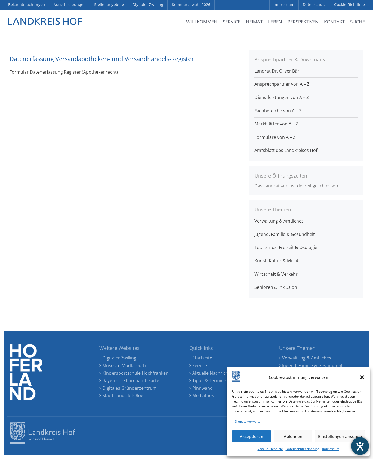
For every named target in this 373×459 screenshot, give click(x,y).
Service (199, 365)
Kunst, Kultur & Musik (276, 261)
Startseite (202, 358)
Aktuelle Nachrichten (213, 373)
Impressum (330, 448)
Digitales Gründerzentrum (129, 388)
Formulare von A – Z (274, 137)
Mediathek (203, 395)
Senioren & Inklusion (275, 287)
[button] (362, 377)
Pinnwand (202, 388)
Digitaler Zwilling (119, 358)
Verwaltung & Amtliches (279, 221)
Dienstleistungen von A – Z (281, 97)
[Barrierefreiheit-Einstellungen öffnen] (360, 446)
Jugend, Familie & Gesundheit (284, 234)
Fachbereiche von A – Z (277, 111)
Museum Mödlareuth (124, 365)
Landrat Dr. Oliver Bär (276, 71)
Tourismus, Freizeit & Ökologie (285, 247)
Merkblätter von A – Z (276, 124)
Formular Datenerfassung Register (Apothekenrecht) (64, 72)
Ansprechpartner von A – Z (281, 84)
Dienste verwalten (248, 421)
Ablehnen (293, 436)
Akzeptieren (251, 436)
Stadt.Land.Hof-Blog (122, 395)
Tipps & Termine (209, 380)
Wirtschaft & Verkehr (276, 274)
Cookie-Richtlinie (270, 448)
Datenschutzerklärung (302, 448)
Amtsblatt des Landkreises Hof (285, 150)
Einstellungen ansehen (340, 436)
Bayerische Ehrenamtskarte (130, 380)
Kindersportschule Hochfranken (135, 373)
